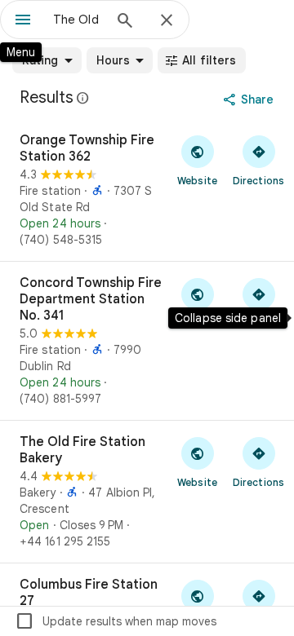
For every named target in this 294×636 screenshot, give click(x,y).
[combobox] (77, 19)
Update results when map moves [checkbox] (115, 621)
